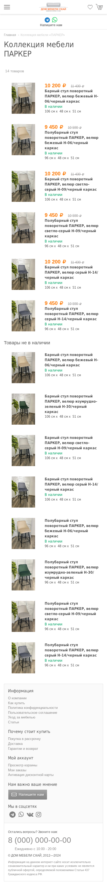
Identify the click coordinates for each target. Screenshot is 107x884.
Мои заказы (17, 770)
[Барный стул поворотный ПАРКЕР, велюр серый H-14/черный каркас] (23, 274)
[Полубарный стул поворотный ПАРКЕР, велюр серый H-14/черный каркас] (23, 315)
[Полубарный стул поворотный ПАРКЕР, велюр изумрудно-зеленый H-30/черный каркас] (23, 574)
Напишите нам (31, 794)
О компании (17, 698)
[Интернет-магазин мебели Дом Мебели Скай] (53, 7)
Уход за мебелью (21, 717)
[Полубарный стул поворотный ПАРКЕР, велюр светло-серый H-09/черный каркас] (23, 227)
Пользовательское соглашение (32, 713)
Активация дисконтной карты (31, 775)
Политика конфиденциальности (33, 708)
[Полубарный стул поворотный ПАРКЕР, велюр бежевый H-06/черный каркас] (23, 139)
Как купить (16, 703)
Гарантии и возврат (23, 749)
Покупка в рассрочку (24, 739)
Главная (10, 35)
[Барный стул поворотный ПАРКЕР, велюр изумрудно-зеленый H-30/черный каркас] (23, 409)
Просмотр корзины (22, 765)
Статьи (13, 722)
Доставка (15, 744)
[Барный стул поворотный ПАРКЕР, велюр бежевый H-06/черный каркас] (23, 98)
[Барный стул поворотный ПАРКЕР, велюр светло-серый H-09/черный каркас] (23, 186)
